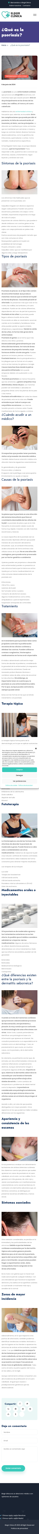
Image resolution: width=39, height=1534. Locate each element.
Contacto (26, 5)
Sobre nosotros (15, 5)
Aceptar (19, 770)
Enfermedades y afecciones (16, 76)
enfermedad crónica (24, 111)
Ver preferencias (19, 781)
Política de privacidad (25, 785)
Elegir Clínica (9, 1525)
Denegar (19, 775)
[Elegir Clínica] (12, 15)
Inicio (4, 45)
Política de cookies (11, 785)
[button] (36, 748)
